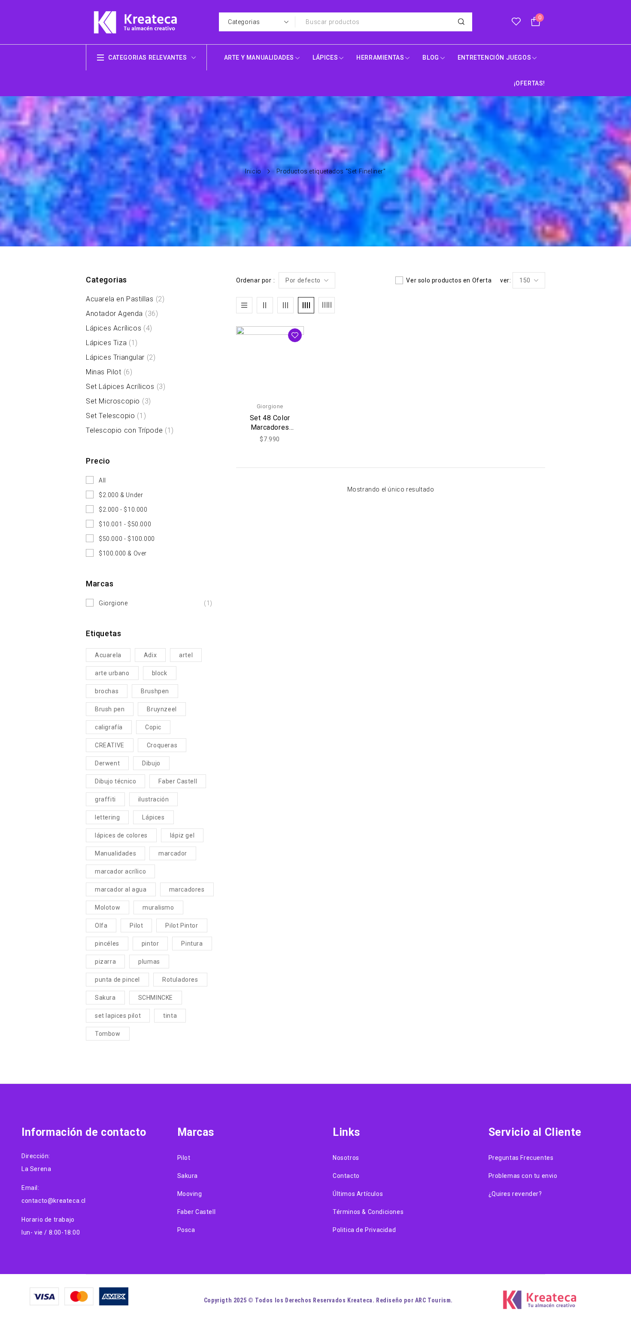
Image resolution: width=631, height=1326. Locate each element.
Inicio (253, 171)
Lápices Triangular (121, 357)
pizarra (105, 961)
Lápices (153, 817)
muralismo (158, 907)
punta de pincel (117, 979)
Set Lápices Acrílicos (125, 386)
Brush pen (109, 709)
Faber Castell (177, 781)
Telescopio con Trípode (130, 430)
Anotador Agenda (122, 314)
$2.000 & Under (121, 495)
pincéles (107, 943)
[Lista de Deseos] (516, 22)
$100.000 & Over (123, 553)
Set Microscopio (118, 401)
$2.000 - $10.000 (123, 509)
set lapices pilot (118, 1015)
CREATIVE (109, 745)
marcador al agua (121, 889)
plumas (149, 961)
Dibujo (151, 763)
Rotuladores (180, 979)
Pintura (192, 943)
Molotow (107, 907)
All (102, 480)
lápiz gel (182, 835)
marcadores (187, 889)
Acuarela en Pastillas (125, 299)
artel (186, 655)
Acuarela (108, 655)
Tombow (108, 1033)
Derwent (107, 763)
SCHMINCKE (155, 997)
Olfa (101, 925)
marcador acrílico (120, 871)
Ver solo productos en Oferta (448, 280)
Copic (153, 727)
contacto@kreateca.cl (53, 1200)
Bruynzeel (161, 709)
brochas (106, 691)
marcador (172, 853)
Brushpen (155, 691)
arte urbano (112, 673)
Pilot (136, 925)
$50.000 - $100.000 (127, 538)
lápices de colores (121, 835)
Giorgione (155, 603)
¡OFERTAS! (529, 83)
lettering (107, 817)
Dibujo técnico (115, 781)
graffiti (105, 799)
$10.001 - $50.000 (125, 524)
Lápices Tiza (112, 343)
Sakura (105, 997)
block (159, 673)
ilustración (153, 799)
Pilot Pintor (181, 925)
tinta (170, 1015)
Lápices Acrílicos (119, 328)
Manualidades (115, 853)
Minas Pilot (109, 372)
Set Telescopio (116, 416)
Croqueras (162, 745)
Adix (150, 655)
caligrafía (109, 727)
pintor (150, 943)
